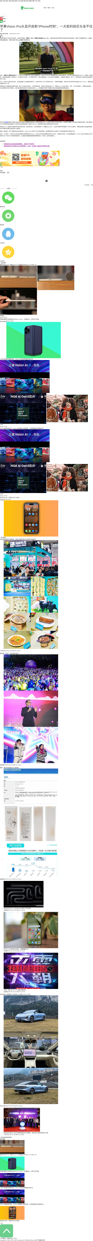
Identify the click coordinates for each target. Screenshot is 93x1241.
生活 (18, 1)
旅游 (16, 1)
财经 (27, 1)
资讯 (4, 1)
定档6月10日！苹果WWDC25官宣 (9, 497)
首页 (1, 1)
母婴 (21, 1)
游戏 (13, 1)
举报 (1, 170)
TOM (1, 650)
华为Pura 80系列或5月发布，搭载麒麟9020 (16, 949)
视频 (24, 1)
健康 (30, 1)
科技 (39, 1)
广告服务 (8, 1238)
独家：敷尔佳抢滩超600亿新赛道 (9, 767)
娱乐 (7, 1)
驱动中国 (6, 33)
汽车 (36, 1)
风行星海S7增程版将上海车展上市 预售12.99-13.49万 (15, 994)
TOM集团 (2, 1238)
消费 (33, 1)
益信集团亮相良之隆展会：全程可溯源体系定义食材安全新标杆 (18, 539)
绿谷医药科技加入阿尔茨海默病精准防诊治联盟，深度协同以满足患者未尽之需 (26, 1133)
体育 (10, 1)
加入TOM (14, 1238)
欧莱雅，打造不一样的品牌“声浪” (9, 653)
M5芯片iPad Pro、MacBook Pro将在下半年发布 (17, 908)
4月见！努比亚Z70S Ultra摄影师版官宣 (15, 990)
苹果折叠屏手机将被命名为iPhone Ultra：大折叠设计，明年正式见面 (19, 319)
